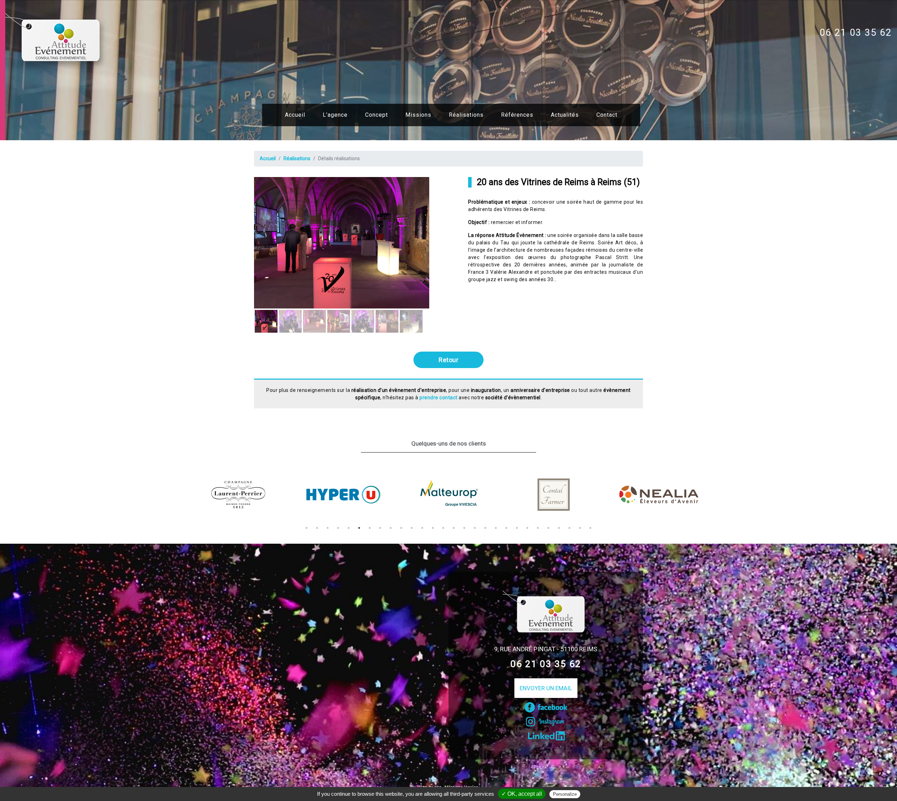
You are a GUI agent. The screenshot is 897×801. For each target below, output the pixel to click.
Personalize (565, 794)
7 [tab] (369, 527)
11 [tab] (411, 527)
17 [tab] (474, 527)
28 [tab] (590, 527)
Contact (606, 114)
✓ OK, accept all (521, 794)
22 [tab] (527, 527)
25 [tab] (558, 527)
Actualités (565, 114)
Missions (418, 114)
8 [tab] (380, 527)
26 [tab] (569, 527)
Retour (448, 360)
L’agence (335, 114)
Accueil (295, 114)
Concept (376, 114)
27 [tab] (579, 527)
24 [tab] (548, 527)
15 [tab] (453, 527)
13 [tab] (432, 527)
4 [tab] (338, 527)
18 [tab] (485, 527)
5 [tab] (348, 527)
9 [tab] (390, 527)
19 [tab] (495, 527)
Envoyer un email (546, 688)
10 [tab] (401, 527)
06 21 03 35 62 (856, 32)
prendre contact (438, 397)
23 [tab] (537, 527)
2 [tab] (317, 527)
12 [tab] (422, 527)
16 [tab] (464, 527)
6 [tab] (359, 527)
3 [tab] (327, 527)
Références (517, 114)
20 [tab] (506, 527)
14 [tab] (443, 527)
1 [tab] (306, 527)
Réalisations (466, 114)
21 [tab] (516, 527)
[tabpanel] (238, 495)
